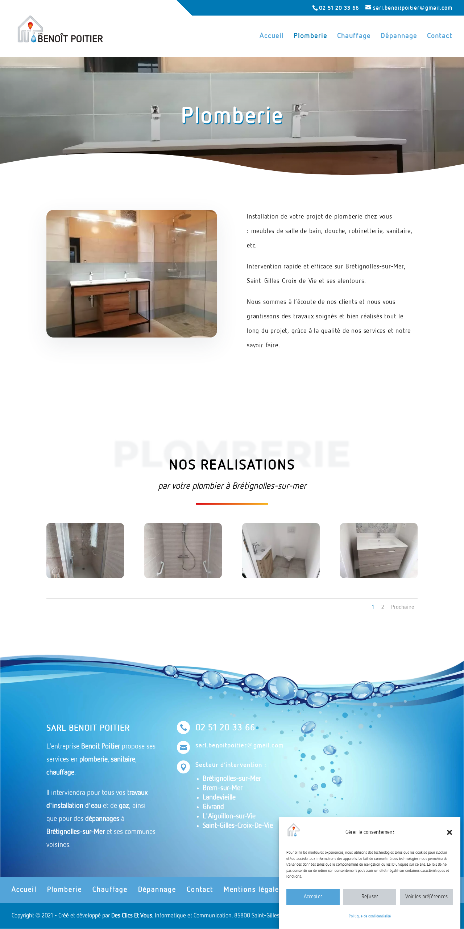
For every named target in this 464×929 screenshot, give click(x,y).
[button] (449, 832)
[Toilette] (281, 576)
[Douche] (183, 576)
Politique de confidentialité (370, 916)
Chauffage (354, 36)
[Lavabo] (379, 576)
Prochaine (402, 607)
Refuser (369, 896)
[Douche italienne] (85, 576)
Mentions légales (253, 890)
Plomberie (310, 36)
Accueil (272, 36)
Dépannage (399, 36)
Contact (439, 36)
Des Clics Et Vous (131, 916)
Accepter (313, 896)
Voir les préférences (426, 896)
